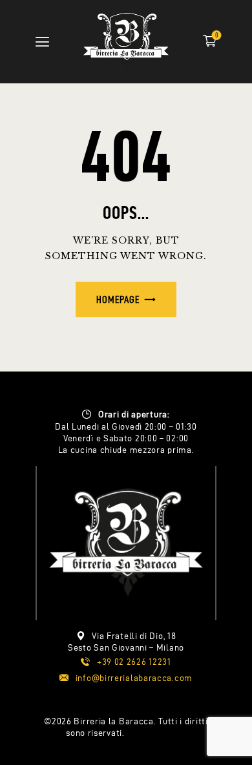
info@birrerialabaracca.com (134, 678)
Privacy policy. (156, 733)
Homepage (118, 299)
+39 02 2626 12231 (134, 662)
